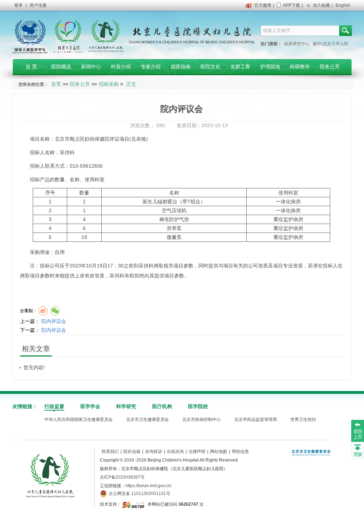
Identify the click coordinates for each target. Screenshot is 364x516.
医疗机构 (162, 406)
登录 (18, 5)
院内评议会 (53, 321)
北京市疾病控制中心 (201, 419)
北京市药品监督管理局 (255, 419)
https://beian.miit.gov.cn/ (148, 485)
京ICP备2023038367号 (122, 477)
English (343, 5)
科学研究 (126, 406)
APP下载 (291, 5)
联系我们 (110, 451)
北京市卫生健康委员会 (147, 419)
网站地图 (218, 451)
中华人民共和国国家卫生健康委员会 (78, 419)
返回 (357, 430)
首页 (56, 84)
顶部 (357, 450)
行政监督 (54, 406)
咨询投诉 (153, 451)
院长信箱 (131, 451)
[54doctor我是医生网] (133, 504)
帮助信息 (240, 451)
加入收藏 (321, 5)
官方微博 (262, 5)
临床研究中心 (297, 43)
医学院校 (198, 406)
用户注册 (38, 5)
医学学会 (90, 406)
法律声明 (196, 451)
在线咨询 (175, 451)
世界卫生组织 (303, 419)
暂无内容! (34, 367)
